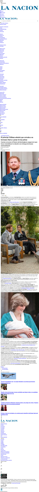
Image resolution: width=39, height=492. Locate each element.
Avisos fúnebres (3, 94)
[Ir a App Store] (4, 478)
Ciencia (1, 55)
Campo (1, 36)
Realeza (2, 366)
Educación (2, 51)
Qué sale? (2, 86)
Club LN (2, 15)
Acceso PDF (2, 92)
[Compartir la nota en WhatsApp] (2, 190)
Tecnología (2, 76)
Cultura (1, 52)
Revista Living (2, 108)
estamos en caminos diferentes (20, 358)
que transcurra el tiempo (15, 363)
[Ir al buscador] (2, 5)
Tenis (1, 69)
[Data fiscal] (1, 490)
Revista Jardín (2, 110)
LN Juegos (2, 74)
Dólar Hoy (2, 35)
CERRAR (1, 0)
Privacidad (18, 483)
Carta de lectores (3, 97)
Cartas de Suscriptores (4, 63)
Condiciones (14, 483)
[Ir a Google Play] (4, 475)
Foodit (2, 14)
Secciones (3, 12)
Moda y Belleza (3, 82)
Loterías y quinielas (3, 80)
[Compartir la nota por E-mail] (3, 193)
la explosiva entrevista (7, 278)
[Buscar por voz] (38, 21)
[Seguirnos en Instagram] (1, 469)
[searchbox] (19, 21)
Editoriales (2, 60)
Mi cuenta (3, 17)
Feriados (1, 78)
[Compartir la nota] (1, 190)
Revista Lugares (3, 106)
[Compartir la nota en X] (2, 193)
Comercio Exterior (3, 38)
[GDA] (4, 486)
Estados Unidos (3, 44)
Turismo (1, 75)
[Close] (1, 416)
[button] (19, 76)
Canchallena (2, 70)
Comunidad (2, 53)
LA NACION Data (3, 29)
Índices (1, 41)
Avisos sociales (3, 95)
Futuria (1, 34)
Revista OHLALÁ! (3, 104)
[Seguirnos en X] (1, 466)
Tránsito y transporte (4, 26)
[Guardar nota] (1, 189)
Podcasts (2, 81)
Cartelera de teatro (3, 88)
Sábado (1, 99)
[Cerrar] (17, 19)
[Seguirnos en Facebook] (1, 462)
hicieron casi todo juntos (14, 202)
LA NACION (3, 135)
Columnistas (2, 61)
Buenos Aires (2, 48)
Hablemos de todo (3, 57)
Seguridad (2, 49)
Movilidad (2, 40)
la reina (28, 289)
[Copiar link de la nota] (1, 192)
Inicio (2, 11)
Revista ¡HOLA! (3, 105)
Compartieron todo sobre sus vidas (17, 349)
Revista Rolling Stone (4, 109)
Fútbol (1, 66)
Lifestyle (7, 135)
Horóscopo (2, 77)
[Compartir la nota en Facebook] (1, 193)
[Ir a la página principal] (19, 9)
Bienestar (2, 54)
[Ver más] (1, 370)
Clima (1, 27)
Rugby (1, 68)
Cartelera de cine (3, 87)
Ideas (1, 100)
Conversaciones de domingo (5, 98)
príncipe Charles (8, 283)
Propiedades (2, 37)
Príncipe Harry (5, 368)
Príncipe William (5, 369)
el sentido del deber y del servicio (27, 288)
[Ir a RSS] (1, 472)
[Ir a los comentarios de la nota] (2, 189)
